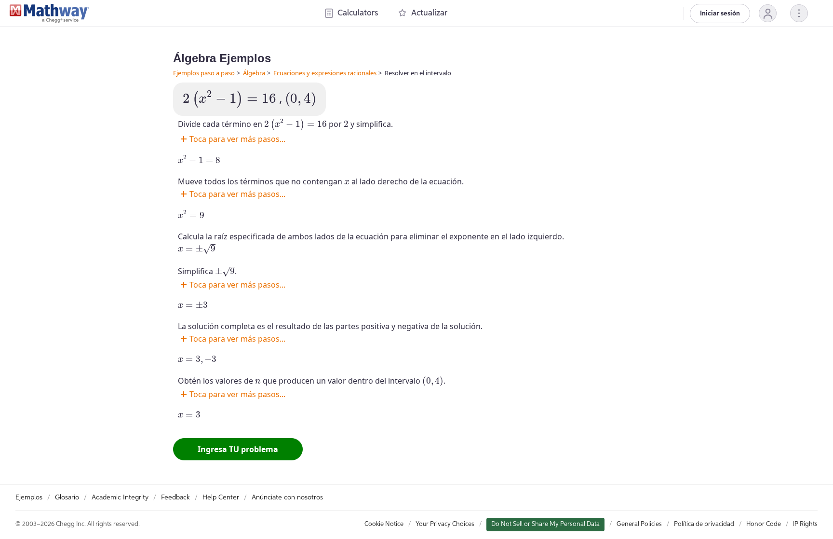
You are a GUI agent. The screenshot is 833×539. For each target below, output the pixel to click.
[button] (768, 13)
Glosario (67, 497)
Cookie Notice (383, 524)
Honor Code (763, 524)
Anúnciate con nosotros (287, 497)
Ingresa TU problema (238, 449)
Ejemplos (28, 497)
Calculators (357, 13)
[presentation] (229, 99)
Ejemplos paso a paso (204, 73)
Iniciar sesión (720, 13)
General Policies (639, 524)
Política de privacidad (704, 524)
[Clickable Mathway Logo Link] (49, 13)
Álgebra (254, 73)
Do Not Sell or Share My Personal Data (545, 524)
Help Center (220, 497)
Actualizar (429, 13)
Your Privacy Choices (445, 524)
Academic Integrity (120, 497)
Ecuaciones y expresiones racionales (324, 73)
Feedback (175, 497)
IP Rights (805, 524)
